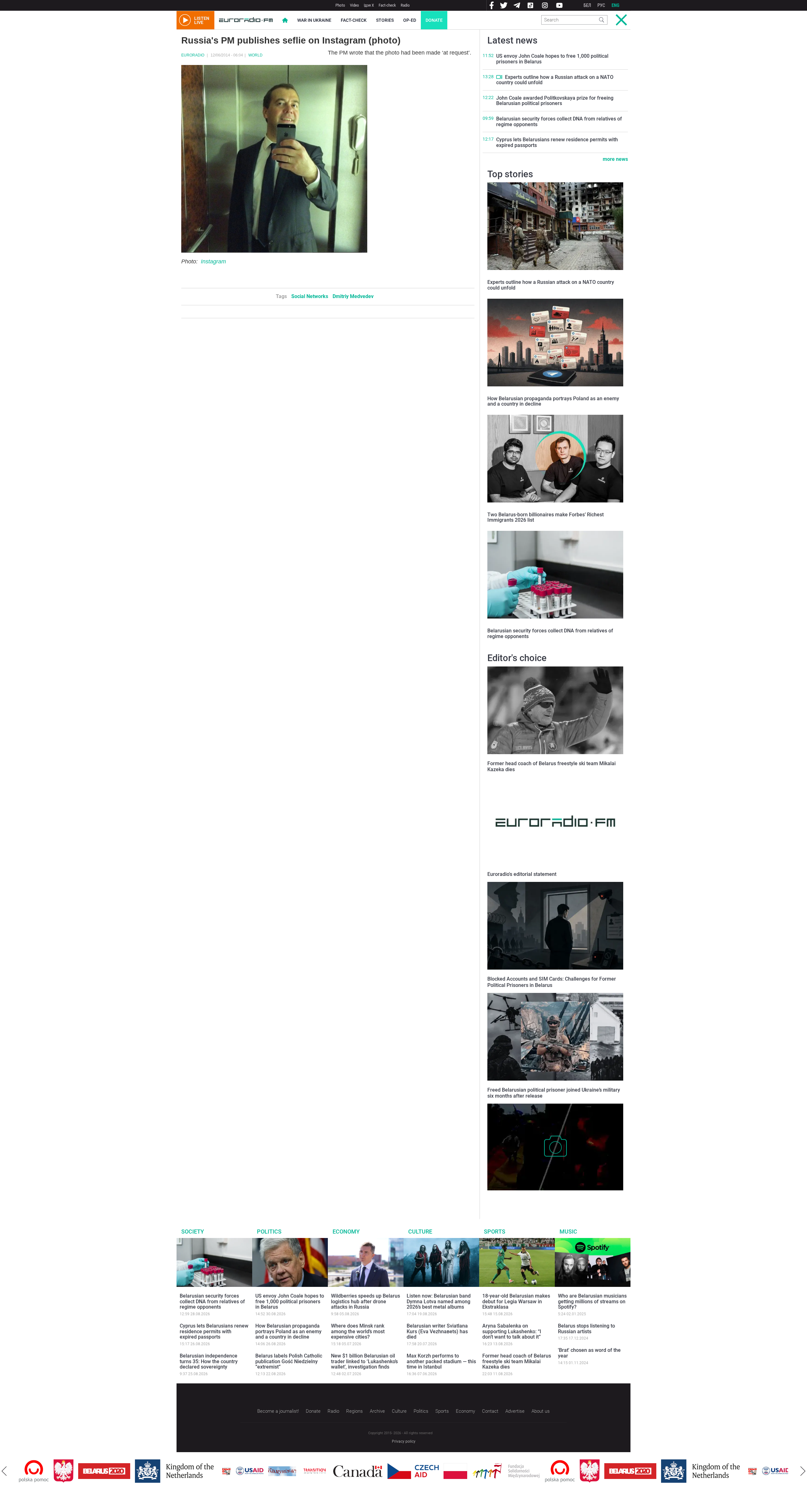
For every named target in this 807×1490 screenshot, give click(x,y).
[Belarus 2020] (70, 1471)
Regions (354, 1411)
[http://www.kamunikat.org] (247, 1471)
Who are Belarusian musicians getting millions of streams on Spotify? (592, 1301)
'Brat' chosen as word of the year (589, 1353)
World (255, 55)
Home (285, 20)
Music (568, 1231)
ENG (615, 5)
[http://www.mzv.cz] (280, 1471)
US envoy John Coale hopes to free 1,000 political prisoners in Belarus (552, 59)
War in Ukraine (314, 20)
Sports (494, 1231)
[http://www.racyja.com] (191, 1471)
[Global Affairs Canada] (323, 1471)
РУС (601, 5)
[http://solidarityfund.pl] (471, 1471)
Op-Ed (409, 20)
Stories (385, 20)
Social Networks (309, 296)
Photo (340, 5)
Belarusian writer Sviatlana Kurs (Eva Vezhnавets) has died (437, 1331)
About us (540, 1411)
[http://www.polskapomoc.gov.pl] (525, 1471)
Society (192, 1231)
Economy (346, 1231)
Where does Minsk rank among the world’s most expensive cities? (358, 1331)
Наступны (802, 1471)
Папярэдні (4, 1471)
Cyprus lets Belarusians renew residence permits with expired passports (557, 142)
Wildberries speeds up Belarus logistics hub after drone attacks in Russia (365, 1301)
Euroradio (192, 55)
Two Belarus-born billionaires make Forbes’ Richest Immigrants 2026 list (545, 517)
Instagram (213, 261)
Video (354, 5)
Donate (434, 20)
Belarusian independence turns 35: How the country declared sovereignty (209, 1361)
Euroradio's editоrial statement (521, 874)
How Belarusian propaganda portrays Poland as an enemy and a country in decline (553, 401)
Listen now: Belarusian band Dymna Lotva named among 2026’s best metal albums (439, 1301)
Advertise (515, 1411)
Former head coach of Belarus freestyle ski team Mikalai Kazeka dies (516, 1361)
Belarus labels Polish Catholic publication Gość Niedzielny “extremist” (288, 1361)
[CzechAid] (378, 1471)
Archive (377, 1411)
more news (615, 159)
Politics (269, 1231)
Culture (420, 1231)
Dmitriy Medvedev (353, 296)
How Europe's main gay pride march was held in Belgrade (547, 1197)
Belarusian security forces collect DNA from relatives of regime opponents (559, 121)
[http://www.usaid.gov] (215, 1471)
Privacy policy (403, 1441)
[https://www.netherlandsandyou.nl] (141, 1471)
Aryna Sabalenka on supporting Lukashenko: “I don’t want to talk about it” (511, 1331)
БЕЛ (587, 5)
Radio (405, 5)
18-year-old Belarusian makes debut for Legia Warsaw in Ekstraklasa (516, 1301)
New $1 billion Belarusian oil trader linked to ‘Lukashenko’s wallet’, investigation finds (364, 1361)
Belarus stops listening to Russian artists (586, 1329)
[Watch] (499, 77)
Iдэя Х (369, 5)
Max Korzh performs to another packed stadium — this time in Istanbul (441, 1361)
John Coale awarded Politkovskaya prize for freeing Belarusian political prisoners (554, 101)
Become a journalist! (278, 1411)
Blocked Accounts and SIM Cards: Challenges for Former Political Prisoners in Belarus (551, 982)
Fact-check (387, 5)
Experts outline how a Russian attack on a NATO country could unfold (554, 80)
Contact (490, 1411)
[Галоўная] (245, 20)
